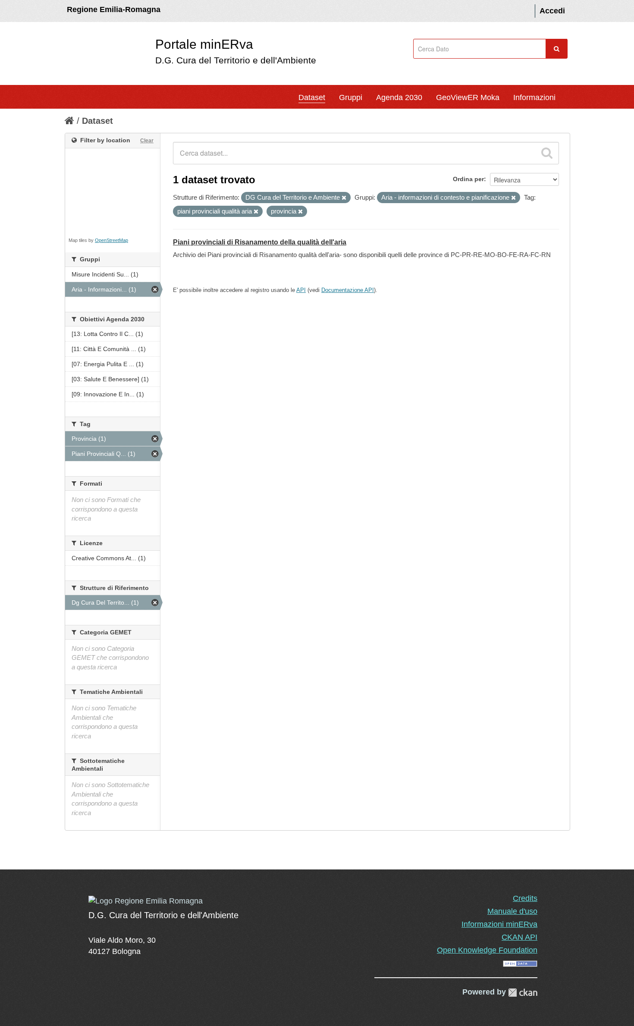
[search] (546, 153)
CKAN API (519, 937)
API (301, 290)
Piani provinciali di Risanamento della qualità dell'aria (259, 242)
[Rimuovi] (344, 198)
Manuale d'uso (512, 911)
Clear (147, 141)
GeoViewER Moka (467, 97)
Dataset (311, 97)
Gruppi (350, 97)
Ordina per (468, 179)
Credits (525, 898)
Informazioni (534, 97)
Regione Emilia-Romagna (113, 9)
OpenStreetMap (111, 240)
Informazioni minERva (499, 924)
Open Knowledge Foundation (487, 950)
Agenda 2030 (399, 97)
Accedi (552, 10)
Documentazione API (347, 290)
